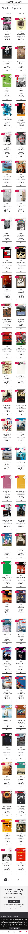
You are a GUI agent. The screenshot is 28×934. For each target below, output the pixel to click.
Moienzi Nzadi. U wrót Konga (7, 578)
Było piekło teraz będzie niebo (21, 492)
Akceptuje (14, 928)
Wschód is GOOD (7, 836)
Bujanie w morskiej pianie (7, 692)
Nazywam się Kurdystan (21, 521)
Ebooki (12, 5)
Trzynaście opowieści (21, 177)
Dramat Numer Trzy (21, 578)
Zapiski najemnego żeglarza (21, 607)
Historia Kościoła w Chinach (21, 864)
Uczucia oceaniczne (21, 692)
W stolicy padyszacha (21, 34)
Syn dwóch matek (21, 549)
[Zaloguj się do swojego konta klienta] (14, 932)
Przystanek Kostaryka (21, 320)
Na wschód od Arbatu (7, 492)
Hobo (7, 606)
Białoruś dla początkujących (21, 349)
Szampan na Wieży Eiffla (7, 406)
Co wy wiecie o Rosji (21, 435)
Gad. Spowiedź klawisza (21, 807)
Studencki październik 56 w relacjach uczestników (7, 350)
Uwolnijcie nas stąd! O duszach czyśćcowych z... (7, 808)
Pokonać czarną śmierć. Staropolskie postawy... (21, 837)
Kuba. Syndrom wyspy (7, 521)
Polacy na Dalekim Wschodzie (7, 378)
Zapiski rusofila (21, 463)
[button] (14, 916)
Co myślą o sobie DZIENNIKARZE (7, 34)
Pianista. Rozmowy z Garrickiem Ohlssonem (7, 236)
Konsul (21, 90)
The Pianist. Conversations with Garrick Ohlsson (7, 207)
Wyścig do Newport (21, 635)
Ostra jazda (7, 749)
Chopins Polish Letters (21, 205)
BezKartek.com (5, 5)
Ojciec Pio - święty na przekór (21, 120)
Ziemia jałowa (21, 749)
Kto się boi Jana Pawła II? (7, 864)
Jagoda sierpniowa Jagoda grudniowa (7, 150)
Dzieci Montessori (21, 234)
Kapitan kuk (7, 721)
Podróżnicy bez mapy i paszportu (21, 378)
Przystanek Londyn (7, 463)
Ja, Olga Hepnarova (21, 148)
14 (18, 880)
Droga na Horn (7, 635)
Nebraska (7, 549)
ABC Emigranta (7, 262)
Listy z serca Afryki (21, 62)
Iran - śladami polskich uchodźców (7, 177)
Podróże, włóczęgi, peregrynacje (21, 292)
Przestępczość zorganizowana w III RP (21, 263)
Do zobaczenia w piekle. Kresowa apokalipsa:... (21, 780)
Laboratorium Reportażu (21, 721)
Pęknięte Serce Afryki (21, 406)
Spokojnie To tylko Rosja (7, 435)
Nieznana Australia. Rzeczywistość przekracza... (7, 780)
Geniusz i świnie (7, 119)
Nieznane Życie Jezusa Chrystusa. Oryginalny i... (7, 64)
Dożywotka (7, 291)
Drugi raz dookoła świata (7, 664)
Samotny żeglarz (21, 663)
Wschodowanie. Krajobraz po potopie (7, 321)
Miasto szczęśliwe (7, 91)
